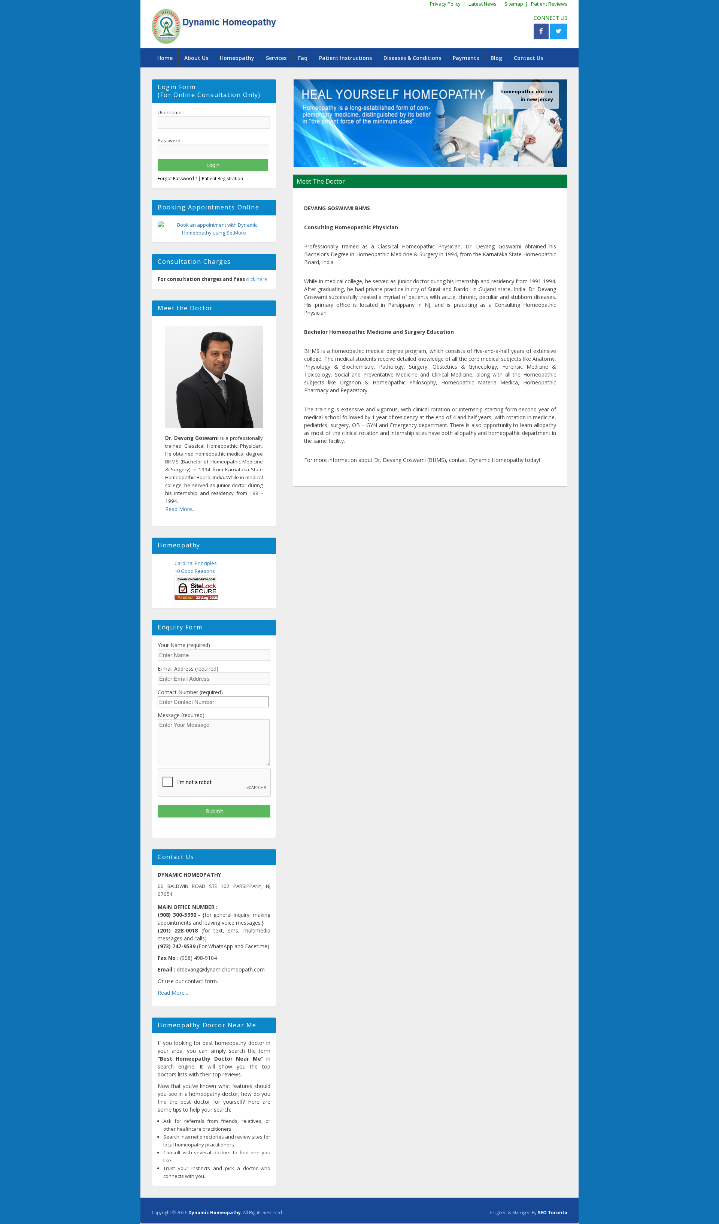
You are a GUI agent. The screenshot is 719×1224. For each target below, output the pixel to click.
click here (256, 279)
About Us (196, 57)
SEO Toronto (552, 1212)
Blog (496, 57)
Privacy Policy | (447, 3)
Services (276, 57)
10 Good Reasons (195, 571)
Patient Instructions (345, 57)
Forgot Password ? (177, 178)
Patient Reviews (549, 3)
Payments (466, 57)
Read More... (180, 509)
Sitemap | (516, 3)
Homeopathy (237, 57)
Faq (302, 57)
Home (165, 57)
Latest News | (484, 3)
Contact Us (528, 57)
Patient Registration (222, 178)
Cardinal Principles (196, 563)
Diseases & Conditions (412, 57)
